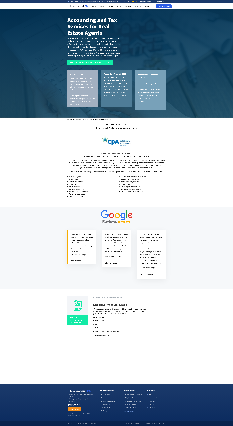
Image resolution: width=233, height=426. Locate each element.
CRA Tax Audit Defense (107, 401)
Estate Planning (105, 404)
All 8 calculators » (129, 411)
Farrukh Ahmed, (78, 6)
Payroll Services (105, 398)
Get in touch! (74, 409)
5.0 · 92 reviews (140, 1)
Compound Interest (130, 407)
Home (94, 6)
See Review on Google (78, 255)
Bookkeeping (104, 411)
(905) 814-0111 (161, 1)
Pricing (119, 6)
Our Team (138, 6)
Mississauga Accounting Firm (81, 119)
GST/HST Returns (105, 407)
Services (102, 6)
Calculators (128, 6)
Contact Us (148, 6)
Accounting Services (154, 398)
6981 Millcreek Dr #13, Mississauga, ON (118, 1)
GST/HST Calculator (130, 398)
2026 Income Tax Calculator (133, 394)
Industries (111, 6)
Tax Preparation (105, 394)
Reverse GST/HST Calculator (133, 401)
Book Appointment (164, 6)
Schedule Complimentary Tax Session (77, 320)
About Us (150, 404)
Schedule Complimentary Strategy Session (90, 62)
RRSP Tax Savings (130, 404)
